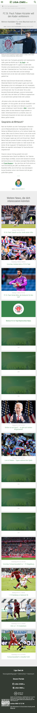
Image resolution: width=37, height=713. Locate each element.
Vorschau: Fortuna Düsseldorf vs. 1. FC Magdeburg (18, 564)
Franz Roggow (8, 163)
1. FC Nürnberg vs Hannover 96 (18, 595)
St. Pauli (22, 62)
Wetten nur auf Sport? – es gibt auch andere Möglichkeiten (18, 428)
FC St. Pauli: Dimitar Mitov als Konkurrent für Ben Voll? (18, 296)
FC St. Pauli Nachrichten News (11, 6)
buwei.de (12, 699)
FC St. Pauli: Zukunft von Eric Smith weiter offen (18, 232)
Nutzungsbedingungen (10, 674)
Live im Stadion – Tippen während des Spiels (18, 460)
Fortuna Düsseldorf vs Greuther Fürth (18, 657)
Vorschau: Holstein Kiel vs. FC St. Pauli (18, 264)
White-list (12, 708)
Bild (25, 108)
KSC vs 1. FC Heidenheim (18, 626)
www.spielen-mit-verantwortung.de (24, 699)
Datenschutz (22, 674)
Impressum (30, 674)
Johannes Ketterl (20, 189)
